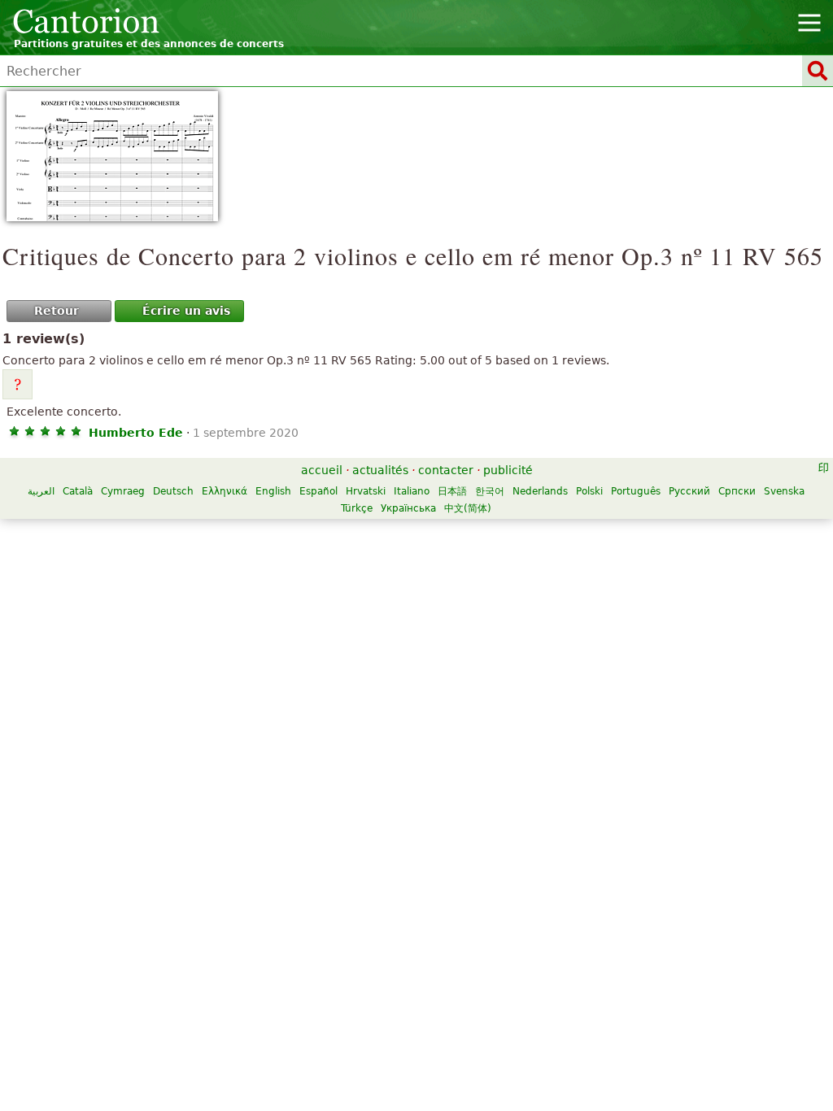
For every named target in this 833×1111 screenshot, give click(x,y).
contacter (445, 470)
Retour (56, 310)
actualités (380, 470)
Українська (408, 508)
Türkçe (357, 508)
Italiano (412, 491)
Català (78, 491)
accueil (321, 470)
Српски (737, 491)
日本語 (452, 491)
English (273, 491)
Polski (589, 491)
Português (636, 491)
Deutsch (173, 491)
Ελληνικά (224, 491)
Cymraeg (123, 491)
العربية (41, 491)
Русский (689, 491)
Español (318, 491)
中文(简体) (467, 508)
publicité (508, 470)
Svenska (784, 491)
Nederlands (540, 491)
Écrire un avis (186, 310)
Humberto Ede (136, 432)
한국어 (489, 491)
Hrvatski (366, 491)
